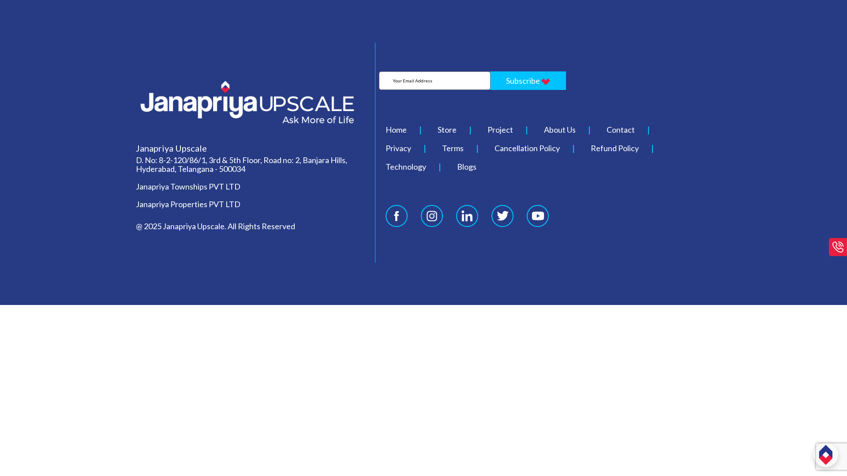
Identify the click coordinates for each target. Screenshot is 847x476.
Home (396, 129)
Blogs (466, 166)
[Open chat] (825, 455)
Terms (453, 148)
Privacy (398, 148)
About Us (560, 129)
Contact (621, 129)
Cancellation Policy (527, 148)
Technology (406, 166)
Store (447, 129)
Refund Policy (615, 148)
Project (500, 129)
